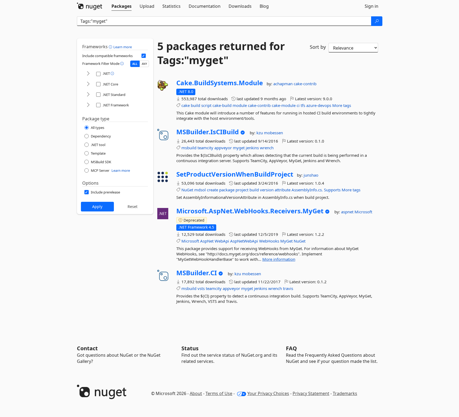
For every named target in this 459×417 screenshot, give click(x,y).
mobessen (273, 132)
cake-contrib (305, 83)
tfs (303, 105)
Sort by (318, 47)
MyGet (286, 241)
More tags (341, 105)
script (206, 105)
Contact (87, 348)
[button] (111, 47)
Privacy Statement (311, 393)
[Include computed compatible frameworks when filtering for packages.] (143, 55)
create (212, 189)
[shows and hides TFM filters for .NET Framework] (88, 105)
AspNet (207, 241)
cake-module (284, 105)
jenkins (252, 147)
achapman (283, 83)
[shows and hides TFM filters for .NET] (88, 74)
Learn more (122, 46)
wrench (267, 147)
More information (278, 259)
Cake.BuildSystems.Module (219, 83)
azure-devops (318, 105)
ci (298, 105)
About (196, 393)
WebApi (222, 241)
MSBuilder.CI (196, 273)
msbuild (188, 147)
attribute (282, 189)
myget (239, 147)
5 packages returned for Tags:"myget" (221, 53)
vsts (201, 288)
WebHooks (269, 241)
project (242, 189)
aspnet (347, 211)
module (240, 105)
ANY (144, 64)
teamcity (205, 147)
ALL (134, 64)
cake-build (222, 105)
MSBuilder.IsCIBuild (207, 132)
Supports (332, 189)
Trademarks (345, 393)
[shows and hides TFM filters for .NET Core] (88, 84)
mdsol (200, 189)
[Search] (376, 21)
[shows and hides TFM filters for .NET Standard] (88, 95)
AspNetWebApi (244, 241)
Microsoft (363, 211)
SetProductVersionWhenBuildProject (234, 174)
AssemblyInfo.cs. (307, 189)
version (267, 189)
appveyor (223, 147)
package (226, 189)
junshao (311, 175)
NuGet (187, 189)
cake (185, 105)
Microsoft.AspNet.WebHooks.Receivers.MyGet (249, 211)
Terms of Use (219, 393)
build (195, 105)
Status (190, 348)
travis (288, 288)
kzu (260, 132)
